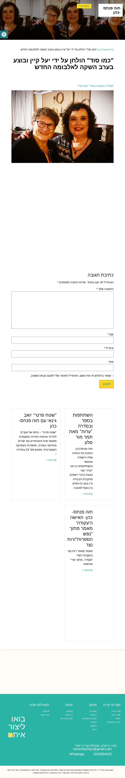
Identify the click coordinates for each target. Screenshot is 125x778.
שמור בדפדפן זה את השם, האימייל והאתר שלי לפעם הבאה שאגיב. (70, 375)
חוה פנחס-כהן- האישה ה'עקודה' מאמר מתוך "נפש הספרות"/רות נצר (80, 528)
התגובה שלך (105, 289)
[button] (4, 34)
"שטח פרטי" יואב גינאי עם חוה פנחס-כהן (38, 421)
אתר (111, 361)
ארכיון (103, 49)
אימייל (109, 348)
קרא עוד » (87, 493)
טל (98, 770)
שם (111, 334)
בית (111, 49)
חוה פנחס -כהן (111, 10)
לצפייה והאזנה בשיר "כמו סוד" (95, 85)
